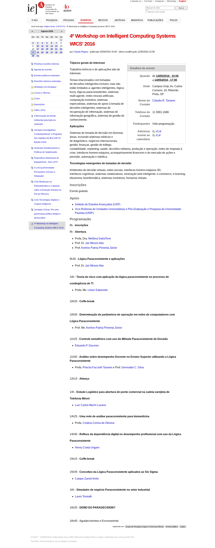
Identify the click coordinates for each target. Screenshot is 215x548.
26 (47, 52)
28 (56, 52)
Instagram (159, 1)
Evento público (172, 526)
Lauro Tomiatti (83, 496)
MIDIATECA (137, 20)
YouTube (148, 1)
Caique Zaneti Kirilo (87, 478)
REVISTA (103, 20)
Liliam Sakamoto (98, 290)
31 (38, 56)
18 (42, 49)
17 (38, 49)
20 (52, 49)
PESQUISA (51, 20)
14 (56, 46)
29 (61, 52)
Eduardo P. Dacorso (87, 345)
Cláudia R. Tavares (163, 100)
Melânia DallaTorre (99, 238)
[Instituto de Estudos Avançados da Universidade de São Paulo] (67, 8)
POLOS (174, 20)
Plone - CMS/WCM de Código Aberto (48, 537)
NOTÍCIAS (120, 20)
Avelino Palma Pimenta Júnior (99, 247)
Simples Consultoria (69, 541)
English (182, 1)
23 (33, 52)
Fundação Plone (89, 537)
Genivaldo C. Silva (132, 367)
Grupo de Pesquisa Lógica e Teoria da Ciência (144, 526)
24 (38, 52)
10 (38, 46)
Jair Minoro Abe (94, 243)
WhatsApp (171, 1)
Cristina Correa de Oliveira (98, 422)
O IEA (35, 20)
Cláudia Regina (80, 51)
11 (42, 46)
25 (42, 52)
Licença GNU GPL (126, 537)
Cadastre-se (135, 1)
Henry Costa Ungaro (87, 447)
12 (47, 46)
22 (61, 49)
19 (47, 49)
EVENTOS (86, 20)
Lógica (182, 526)
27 (52, 52)
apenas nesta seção (156, 12)
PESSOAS (68, 20)
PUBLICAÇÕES (155, 20)
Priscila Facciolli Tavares (97, 367)
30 (33, 56)
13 (52, 46)
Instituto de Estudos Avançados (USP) (97, 204)
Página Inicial (49, 26)
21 (56, 49)
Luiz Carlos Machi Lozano (90, 405)
